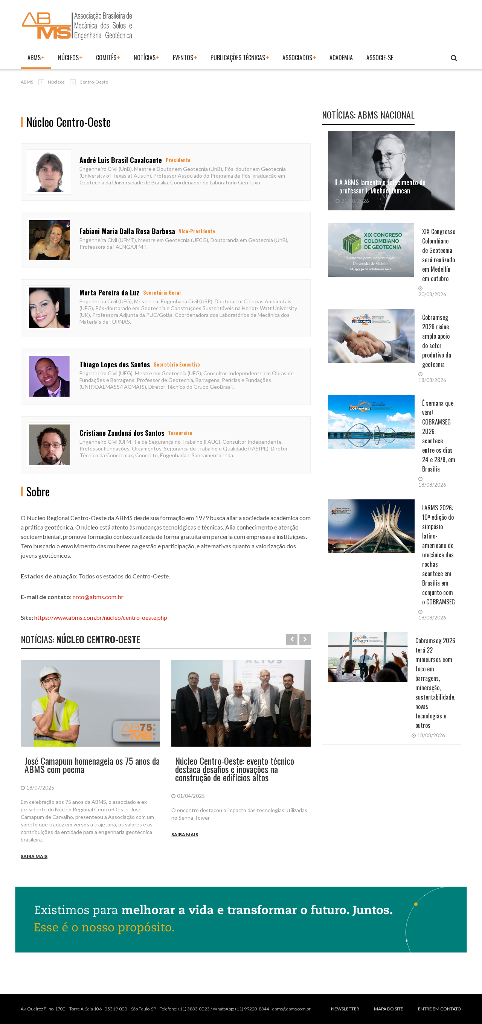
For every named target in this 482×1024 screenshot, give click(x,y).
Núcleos (68, 57)
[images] (90, 703)
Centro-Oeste (93, 82)
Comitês (106, 57)
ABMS (34, 57)
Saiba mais (34, 856)
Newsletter (345, 1009)
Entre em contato (439, 1009)
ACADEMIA (341, 57)
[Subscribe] (453, 58)
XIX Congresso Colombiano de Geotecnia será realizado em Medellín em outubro (438, 255)
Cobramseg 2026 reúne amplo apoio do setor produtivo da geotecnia (436, 341)
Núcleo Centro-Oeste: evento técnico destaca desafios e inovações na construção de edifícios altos (234, 768)
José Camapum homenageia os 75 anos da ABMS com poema (92, 764)
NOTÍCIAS (145, 57)
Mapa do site (388, 1009)
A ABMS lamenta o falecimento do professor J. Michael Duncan (382, 186)
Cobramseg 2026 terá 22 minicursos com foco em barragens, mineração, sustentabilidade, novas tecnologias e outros (435, 683)
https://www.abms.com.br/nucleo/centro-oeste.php (100, 617)
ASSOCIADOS (297, 57)
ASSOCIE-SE (379, 57)
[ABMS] (77, 26)
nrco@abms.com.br (98, 596)
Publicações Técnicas (237, 57)
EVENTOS (183, 57)
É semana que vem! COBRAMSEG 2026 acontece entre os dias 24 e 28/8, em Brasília (438, 436)
